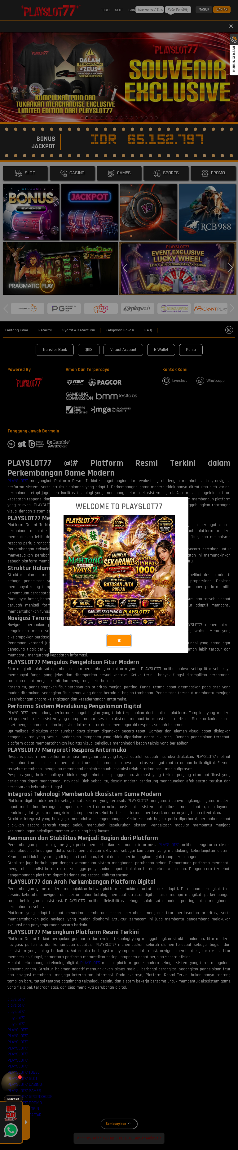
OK (119, 641)
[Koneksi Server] (13, 1083)
